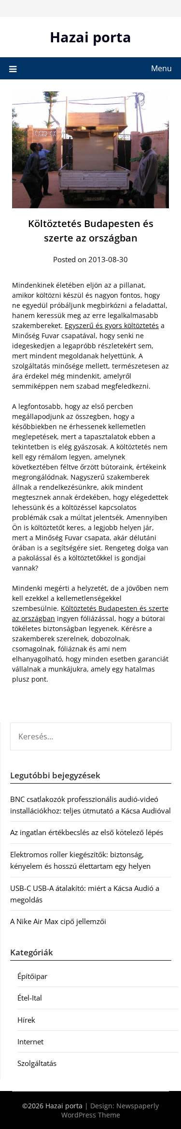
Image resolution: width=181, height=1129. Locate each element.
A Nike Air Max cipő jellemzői (58, 921)
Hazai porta (90, 36)
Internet (30, 1041)
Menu (161, 68)
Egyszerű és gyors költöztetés (112, 325)
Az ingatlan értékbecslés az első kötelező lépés (86, 832)
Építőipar (32, 976)
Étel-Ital (29, 997)
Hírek (26, 1020)
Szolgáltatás (36, 1063)
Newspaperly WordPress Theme (110, 1110)
